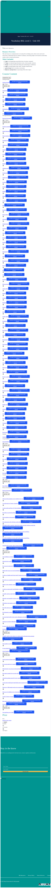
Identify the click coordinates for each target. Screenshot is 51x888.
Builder (4, 163)
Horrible (4, 210)
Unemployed (5, 140)
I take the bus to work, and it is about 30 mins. (12, 545)
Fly (3, 113)
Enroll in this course (6, 720)
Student (4, 186)
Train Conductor (6, 136)
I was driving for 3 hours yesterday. (10, 503)
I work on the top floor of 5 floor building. (11, 508)
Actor (3, 335)
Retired (4, 237)
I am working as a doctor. (8, 556)
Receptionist (5, 339)
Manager (4, 372)
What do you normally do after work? (10, 598)
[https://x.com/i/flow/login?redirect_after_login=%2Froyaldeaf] (42, 884)
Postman (4, 427)
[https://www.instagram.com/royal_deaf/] (45, 884)
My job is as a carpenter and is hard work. (11, 579)
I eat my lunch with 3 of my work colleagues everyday (14, 617)
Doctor (4, 265)
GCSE (3, 154)
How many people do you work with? (10, 673)
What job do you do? (7, 561)
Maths (3, 196)
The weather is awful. (7, 643)
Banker (4, 293)
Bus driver (4, 395)
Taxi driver (5, 344)
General (4, 477)
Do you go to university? (8, 566)
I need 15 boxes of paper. (8, 696)
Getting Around (6, 82)
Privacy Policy (31, 875)
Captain (4, 149)
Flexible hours (5, 449)
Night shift (4, 463)
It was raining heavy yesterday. (9, 648)
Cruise (4, 159)
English (4, 242)
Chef (3, 386)
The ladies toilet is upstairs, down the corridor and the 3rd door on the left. (18, 525)
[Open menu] (49, 16)
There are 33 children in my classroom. (11, 692)
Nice (3, 256)
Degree (4, 247)
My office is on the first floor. (9, 512)
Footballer (4, 321)
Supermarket (5, 251)
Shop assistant (5, 284)
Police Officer (5, 214)
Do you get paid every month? (9, 664)
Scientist (4, 279)
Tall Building (5, 109)
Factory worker (5, 376)
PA (3, 270)
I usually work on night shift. (8, 593)
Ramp (3, 100)
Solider (4, 191)
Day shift (4, 459)
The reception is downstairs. (8, 517)
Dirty (3, 418)
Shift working (5, 454)
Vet (3, 274)
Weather (4, 437)
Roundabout (5, 261)
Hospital (4, 302)
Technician (5, 173)
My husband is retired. (7, 612)
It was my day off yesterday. (8, 626)
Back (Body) (5, 485)
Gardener (4, 228)
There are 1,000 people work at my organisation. (13, 687)
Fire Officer (5, 330)
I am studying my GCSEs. (8, 712)
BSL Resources (22, 875)
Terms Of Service (41, 875)
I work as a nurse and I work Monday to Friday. (13, 589)
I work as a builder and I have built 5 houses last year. (14, 575)
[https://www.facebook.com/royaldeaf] (40, 884)
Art (3, 353)
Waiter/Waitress (6, 131)
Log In (5, 722)
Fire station (5, 358)
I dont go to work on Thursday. (9, 621)
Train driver (5, 381)
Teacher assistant (6, 126)
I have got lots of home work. (9, 659)
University (4, 95)
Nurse (3, 325)
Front (3, 104)
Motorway (4, 367)
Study (3, 400)
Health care (5, 404)
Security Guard (5, 390)
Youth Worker (5, 224)
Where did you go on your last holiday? (11, 570)
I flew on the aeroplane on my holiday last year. (13, 498)
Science (4, 298)
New (3, 413)
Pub (3, 205)
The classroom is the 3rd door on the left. (11, 522)
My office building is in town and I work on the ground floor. (15, 538)
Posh (3, 312)
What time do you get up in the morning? (11, 668)
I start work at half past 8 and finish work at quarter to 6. (14, 682)
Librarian (4, 219)
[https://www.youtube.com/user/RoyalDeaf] (47, 884)
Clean (3, 363)
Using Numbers (6, 441)
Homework (5, 349)
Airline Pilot (5, 288)
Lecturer (4, 182)
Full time (4, 468)
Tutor (3, 233)
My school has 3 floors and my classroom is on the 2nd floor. (15, 531)
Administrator (5, 168)
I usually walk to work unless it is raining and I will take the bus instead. (18, 636)
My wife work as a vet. (7, 607)
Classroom (4, 90)
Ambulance (5, 145)
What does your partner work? (9, 603)
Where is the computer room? (9, 584)
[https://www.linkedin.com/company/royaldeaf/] (49, 884)
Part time (4, 473)
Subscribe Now (25, 771)
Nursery (4, 307)
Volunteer (4, 423)
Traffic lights (5, 316)
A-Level (4, 200)
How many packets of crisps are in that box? (12, 701)
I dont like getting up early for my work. (11, 678)
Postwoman (5, 432)
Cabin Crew (5, 177)
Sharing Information (7, 118)
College (4, 409)
